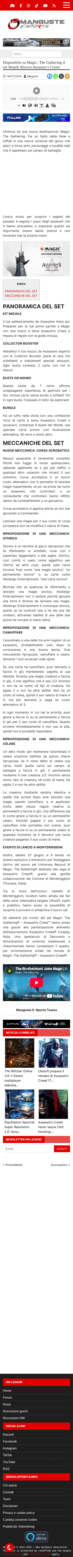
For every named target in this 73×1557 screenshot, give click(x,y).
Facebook (10, 1441)
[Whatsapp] (55, 76)
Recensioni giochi (15, 1411)
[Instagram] (28, 5)
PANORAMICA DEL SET (21, 291)
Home (7, 1390)
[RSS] (54, 5)
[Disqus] (36, 1222)
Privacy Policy (12, 1554)
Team (7, 1499)
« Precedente (12, 1165)
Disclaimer (10, 1506)
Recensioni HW (14, 1418)
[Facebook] (21, 5)
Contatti (8, 1492)
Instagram (10, 1448)
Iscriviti (62, 1148)
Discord (8, 1434)
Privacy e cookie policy (19, 1512)
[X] (61, 76)
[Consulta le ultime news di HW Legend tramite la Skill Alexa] (36, 1537)
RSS (6, 1469)
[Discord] (12, 5)
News (7, 1404)
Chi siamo (10, 1485)
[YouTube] (45, 5)
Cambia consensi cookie (20, 1519)
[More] (67, 76)
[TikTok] (36, 5)
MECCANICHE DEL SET (21, 296)
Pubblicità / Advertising (18, 1526)
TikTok (7, 1455)
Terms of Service (40, 1554)
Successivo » (60, 1165)
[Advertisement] (36, 185)
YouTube (9, 1462)
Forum (7, 1397)
